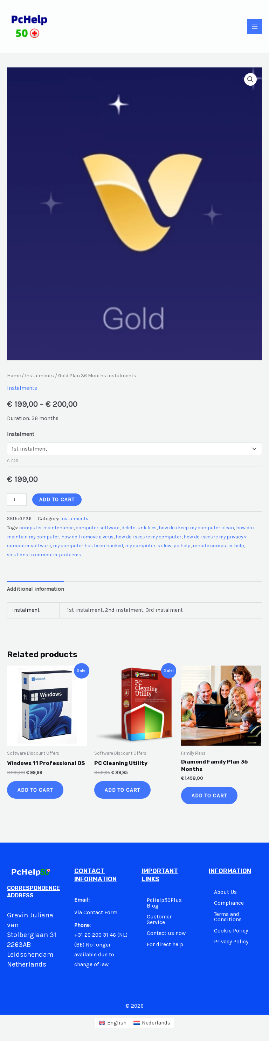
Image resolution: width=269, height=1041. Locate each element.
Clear (12, 460)
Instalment (20, 434)
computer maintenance (46, 528)
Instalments (39, 376)
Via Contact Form (95, 912)
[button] (250, 79)
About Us (225, 892)
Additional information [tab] (35, 589)
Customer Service (159, 919)
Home (14, 376)
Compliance (229, 903)
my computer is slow (148, 546)
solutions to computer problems (44, 555)
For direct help (165, 944)
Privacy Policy (231, 941)
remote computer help (218, 546)
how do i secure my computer (148, 537)
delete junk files (139, 528)
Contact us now (166, 933)
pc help (182, 546)
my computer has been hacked (88, 546)
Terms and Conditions (228, 917)
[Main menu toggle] (254, 26)
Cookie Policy (231, 931)
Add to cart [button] (35, 790)
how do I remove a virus (87, 537)
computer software (97, 528)
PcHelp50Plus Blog (164, 903)
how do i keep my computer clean (196, 528)
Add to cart (57, 499)
